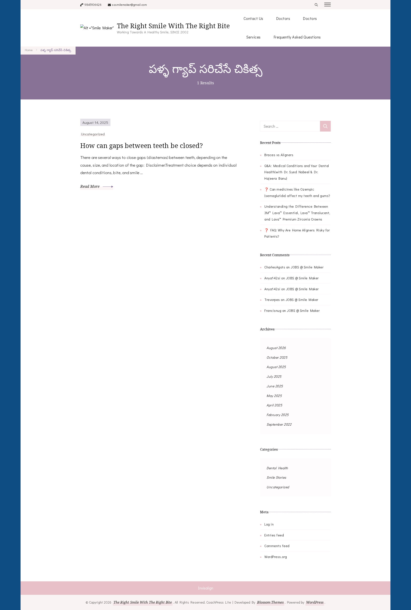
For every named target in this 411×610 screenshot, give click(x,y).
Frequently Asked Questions (297, 37)
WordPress (314, 602)
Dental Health (277, 468)
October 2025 (277, 357)
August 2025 (276, 366)
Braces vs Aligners (278, 154)
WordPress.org (275, 556)
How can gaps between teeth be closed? (141, 145)
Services (253, 37)
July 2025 (274, 376)
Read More (90, 186)
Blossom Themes (270, 602)
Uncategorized (93, 134)
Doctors (283, 18)
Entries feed (274, 535)
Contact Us (253, 18)
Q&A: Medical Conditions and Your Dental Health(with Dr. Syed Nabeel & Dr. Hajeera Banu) (296, 172)
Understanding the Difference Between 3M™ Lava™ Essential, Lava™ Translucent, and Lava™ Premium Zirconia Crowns (297, 212)
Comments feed (277, 545)
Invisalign (205, 588)
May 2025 (274, 395)
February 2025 (278, 414)
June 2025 (275, 386)
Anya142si (272, 278)
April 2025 (274, 405)
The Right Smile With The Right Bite (173, 26)
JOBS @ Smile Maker (307, 267)
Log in (269, 524)
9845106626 (92, 5)
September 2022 (279, 424)
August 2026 (276, 347)
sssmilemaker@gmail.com (129, 5)
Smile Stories (276, 477)
